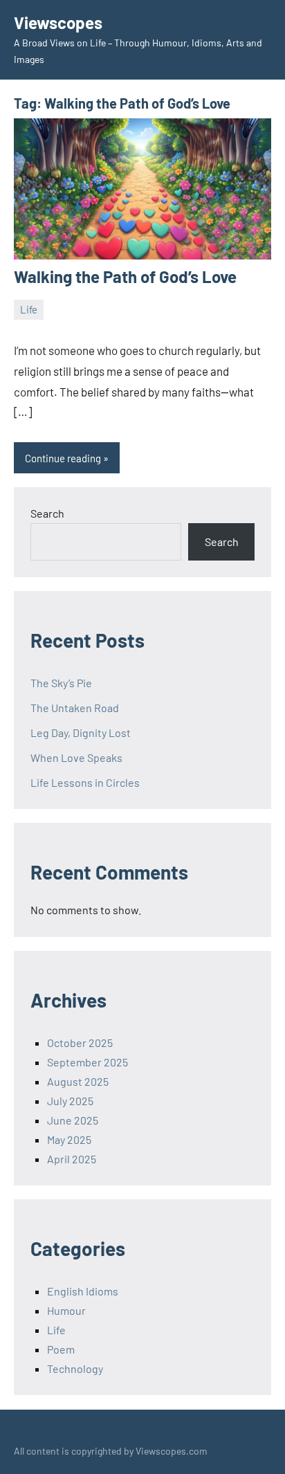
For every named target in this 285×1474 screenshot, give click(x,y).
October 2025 (80, 1042)
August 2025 (78, 1081)
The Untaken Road (74, 707)
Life (28, 309)
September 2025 (87, 1061)
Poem (61, 1349)
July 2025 (70, 1100)
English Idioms (82, 1291)
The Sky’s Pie (61, 682)
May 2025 (69, 1139)
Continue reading (63, 458)
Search (47, 513)
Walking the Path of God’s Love (125, 276)
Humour (66, 1310)
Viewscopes (58, 22)
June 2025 (72, 1120)
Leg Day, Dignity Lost (80, 732)
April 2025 (71, 1158)
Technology (75, 1368)
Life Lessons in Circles (85, 782)
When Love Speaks (76, 757)
